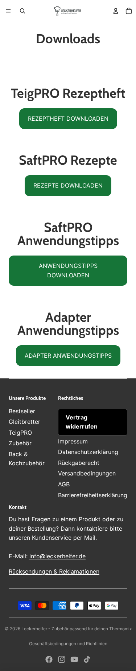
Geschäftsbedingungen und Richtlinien (68, 643)
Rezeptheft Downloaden (68, 118)
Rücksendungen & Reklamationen (54, 571)
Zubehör (20, 443)
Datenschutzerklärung (88, 451)
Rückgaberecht (78, 462)
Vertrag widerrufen (82, 422)
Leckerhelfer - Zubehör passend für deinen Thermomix (76, 628)
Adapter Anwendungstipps (68, 355)
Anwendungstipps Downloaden (68, 270)
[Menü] (8, 11)
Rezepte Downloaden (68, 185)
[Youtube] (74, 659)
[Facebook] (49, 659)
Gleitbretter (24, 421)
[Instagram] (61, 659)
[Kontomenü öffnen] (115, 10)
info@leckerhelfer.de (57, 556)
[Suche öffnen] (22, 10)
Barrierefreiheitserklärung (92, 495)
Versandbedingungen (87, 473)
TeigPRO (20, 432)
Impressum (73, 441)
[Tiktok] (87, 659)
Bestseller (22, 411)
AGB (64, 484)
